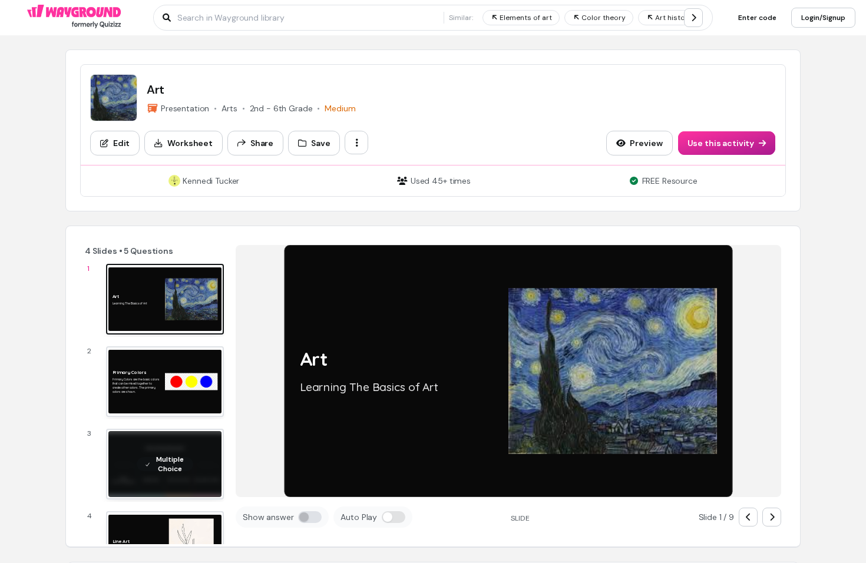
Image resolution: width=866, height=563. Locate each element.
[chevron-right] (693, 17)
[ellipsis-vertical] (356, 142)
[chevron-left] (748, 517)
